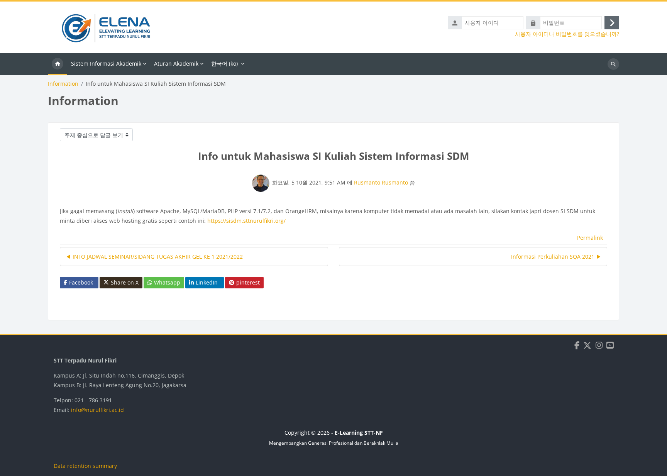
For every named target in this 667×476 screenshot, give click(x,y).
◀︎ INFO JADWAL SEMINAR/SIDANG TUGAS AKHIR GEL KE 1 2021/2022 (154, 256)
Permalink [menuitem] (590, 237)
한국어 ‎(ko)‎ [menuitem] (224, 63)
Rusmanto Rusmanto (381, 182)
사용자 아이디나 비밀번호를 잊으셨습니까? (567, 33)
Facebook (81, 282)
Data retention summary (85, 465)
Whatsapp (167, 282)
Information (63, 83)
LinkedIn (207, 282)
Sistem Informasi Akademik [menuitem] (106, 63)
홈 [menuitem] (57, 64)
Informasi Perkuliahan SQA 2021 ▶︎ (556, 256)
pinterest (248, 282)
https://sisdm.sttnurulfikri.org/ (246, 220)
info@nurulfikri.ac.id (97, 409)
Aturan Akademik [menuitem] (176, 63)
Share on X (125, 282)
